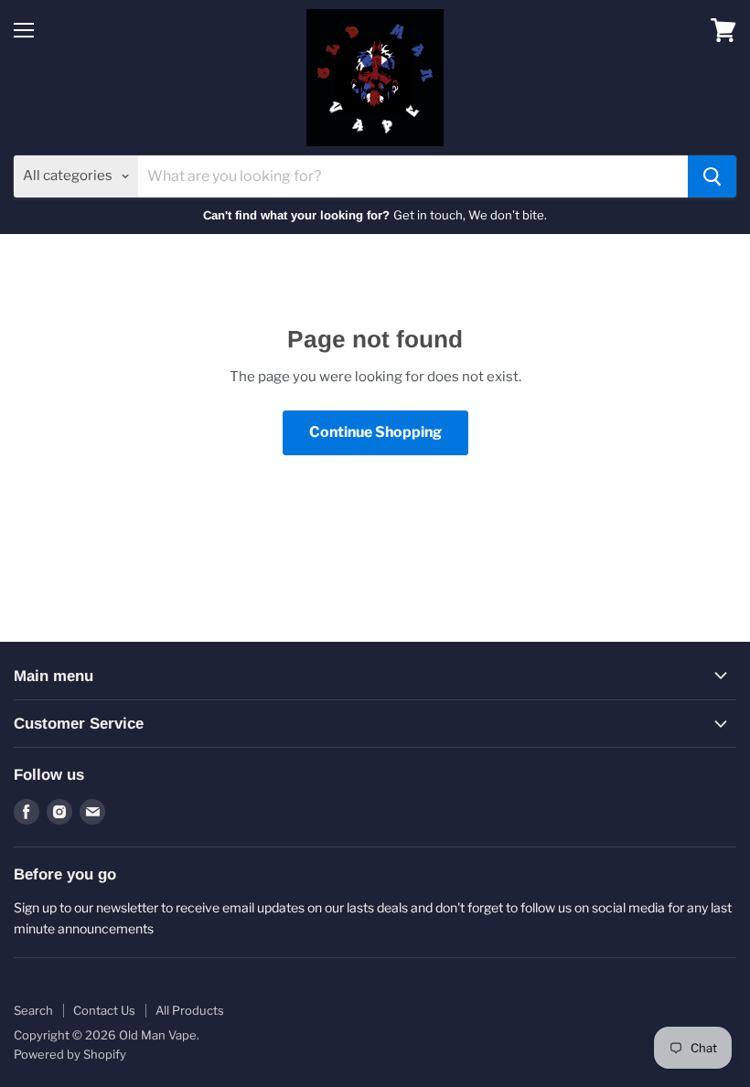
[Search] (712, 176)
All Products (189, 1010)
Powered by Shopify (70, 1054)
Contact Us (104, 1010)
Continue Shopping (375, 432)
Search (33, 1010)
